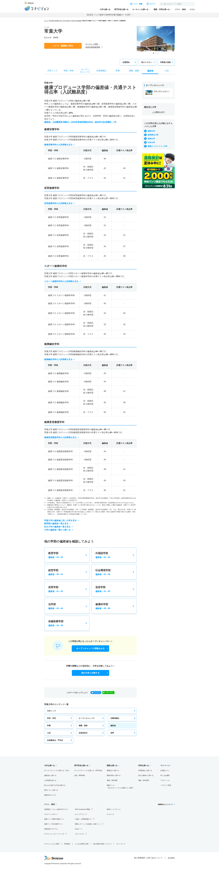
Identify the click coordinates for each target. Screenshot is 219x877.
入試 (49, 733)
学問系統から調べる (145, 770)
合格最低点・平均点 (55, 740)
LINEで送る (109, 692)
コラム (192, 9)
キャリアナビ (79, 814)
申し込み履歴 (165, 775)
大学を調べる (105, 9)
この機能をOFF (158, 112)
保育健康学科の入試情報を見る (58, 203)
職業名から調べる (113, 770)
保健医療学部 (55, 623)
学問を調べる (143, 765)
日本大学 (151, 142)
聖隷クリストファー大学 (157, 146)
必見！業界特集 (79, 775)
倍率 (112, 733)
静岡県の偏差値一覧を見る (56, 523)
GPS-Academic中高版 (82, 809)
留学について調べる (51, 790)
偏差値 (113, 725)
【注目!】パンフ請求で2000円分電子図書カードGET (108, 15)
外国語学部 (102, 555)
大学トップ (51, 711)
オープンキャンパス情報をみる (90, 648)
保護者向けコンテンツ (165, 804)
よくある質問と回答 (82, 844)
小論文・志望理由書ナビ (83, 819)
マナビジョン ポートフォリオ (54, 834)
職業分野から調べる (114, 775)
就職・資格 (83, 725)
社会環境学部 (103, 572)
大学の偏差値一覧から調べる (57, 530)
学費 (49, 725)
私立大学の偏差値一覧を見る (57, 527)
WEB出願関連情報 (92, 47)
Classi (77, 829)
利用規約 (67, 844)
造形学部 (102, 589)
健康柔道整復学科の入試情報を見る (60, 437)
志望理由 (126, 62)
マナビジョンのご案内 (51, 844)
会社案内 (171, 858)
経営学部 (55, 572)
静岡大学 (151, 131)
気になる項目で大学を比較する (55, 785)
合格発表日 (83, 733)
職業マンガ (120, 786)
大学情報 (51, 20)
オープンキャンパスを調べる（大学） (57, 770)
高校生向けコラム (50, 795)
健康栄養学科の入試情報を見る (58, 145)
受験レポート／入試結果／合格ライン (88, 824)
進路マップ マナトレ (114, 809)
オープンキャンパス (87, 718)
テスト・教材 (180, 9)
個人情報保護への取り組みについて (148, 858)
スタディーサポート (51, 814)
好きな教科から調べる (145, 775)
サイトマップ (120, 844)
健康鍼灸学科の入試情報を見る (58, 359)
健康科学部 (102, 606)
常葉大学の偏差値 (76, 20)
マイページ (164, 765)
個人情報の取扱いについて (102, 844)
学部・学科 (51, 718)
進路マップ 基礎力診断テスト (54, 819)
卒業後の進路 (165, 62)
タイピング (110, 814)
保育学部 (55, 589)
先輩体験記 (114, 718)
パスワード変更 (165, 785)
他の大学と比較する (90, 673)
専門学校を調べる (121, 9)
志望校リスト (165, 770)
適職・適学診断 (112, 780)
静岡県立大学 (153, 135)
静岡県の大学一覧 (60, 20)
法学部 (55, 606)
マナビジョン (37, 8)
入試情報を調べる (50, 780)
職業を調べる (112, 765)
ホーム (46, 20)
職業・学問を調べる (162, 9)
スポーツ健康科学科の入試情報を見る (61, 281)
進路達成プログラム (51, 829)
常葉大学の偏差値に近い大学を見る (60, 520)
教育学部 (55, 555)
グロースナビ (79, 834)
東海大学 (151, 138)
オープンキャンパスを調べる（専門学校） (88, 770)
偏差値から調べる (50, 775)
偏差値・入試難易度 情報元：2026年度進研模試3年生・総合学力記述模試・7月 (80, 122)
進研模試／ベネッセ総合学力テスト (56, 809)
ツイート (97, 692)
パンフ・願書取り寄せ (63, 46)
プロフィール (165, 780)
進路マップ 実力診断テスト (53, 824)
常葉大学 (68, 20)
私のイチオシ (146, 62)
